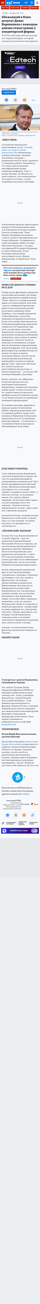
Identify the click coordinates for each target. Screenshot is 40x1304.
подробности (8, 724)
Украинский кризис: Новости (23, 823)
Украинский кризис (33, 823)
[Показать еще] (33, 99)
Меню (3, 3)
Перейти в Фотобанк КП (26, 135)
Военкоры (25, 8)
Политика (5, 13)
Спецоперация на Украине (11, 823)
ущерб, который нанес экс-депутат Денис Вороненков (17, 150)
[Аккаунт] (37, 3)
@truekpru (24, 794)
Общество (6, 278)
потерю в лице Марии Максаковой (20, 743)
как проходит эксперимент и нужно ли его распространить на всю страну (19, 271)
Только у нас (15, 8)
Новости (5, 8)
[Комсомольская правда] (13, 3)
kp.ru (36, 804)
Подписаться (8, 92)
